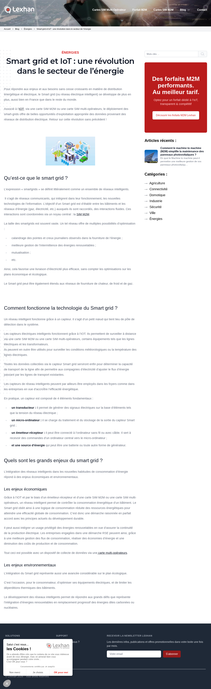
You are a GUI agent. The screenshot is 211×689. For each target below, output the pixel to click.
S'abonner (172, 654)
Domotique (157, 195)
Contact (202, 9)
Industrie (155, 201)
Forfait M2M (139, 9)
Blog (183, 9)
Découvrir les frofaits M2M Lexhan (176, 115)
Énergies (155, 219)
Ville (152, 213)
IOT (21, 109)
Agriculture (157, 183)
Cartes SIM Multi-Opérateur (109, 9)
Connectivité (158, 189)
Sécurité (155, 207)
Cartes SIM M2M (163, 9)
